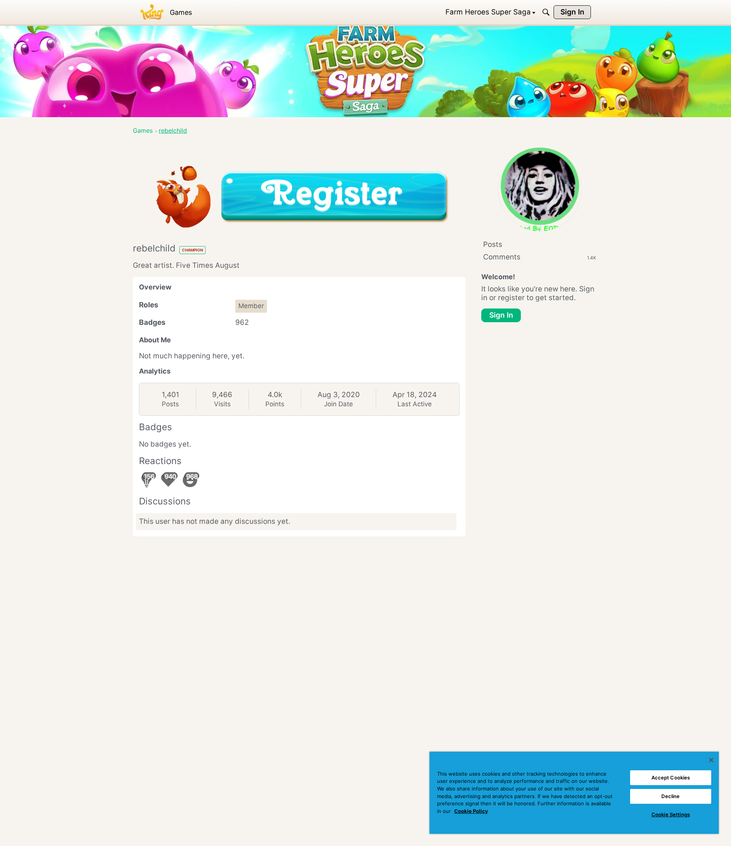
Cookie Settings (670, 814)
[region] (574, 793)
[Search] (546, 12)
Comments (539, 257)
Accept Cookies (670, 777)
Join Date (338, 404)
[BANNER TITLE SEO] (152, 12)
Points (274, 404)
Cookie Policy (471, 811)
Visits (222, 404)
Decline (670, 796)
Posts (170, 404)
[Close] (711, 760)
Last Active (414, 404)
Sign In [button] (501, 315)
